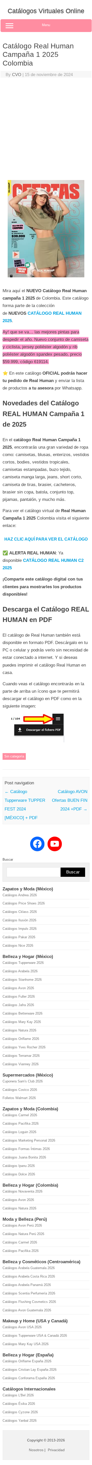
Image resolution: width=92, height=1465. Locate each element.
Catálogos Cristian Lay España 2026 (29, 1370)
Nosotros (36, 1450)
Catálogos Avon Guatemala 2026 (27, 1310)
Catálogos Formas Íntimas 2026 (26, 1149)
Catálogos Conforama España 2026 (29, 1378)
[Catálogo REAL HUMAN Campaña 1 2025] (46, 279)
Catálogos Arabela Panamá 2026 (27, 1285)
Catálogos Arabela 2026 (20, 971)
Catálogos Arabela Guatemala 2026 (29, 1268)
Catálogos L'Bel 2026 (18, 1395)
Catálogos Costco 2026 (20, 1090)
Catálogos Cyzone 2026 (20, 1412)
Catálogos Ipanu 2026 (19, 1166)
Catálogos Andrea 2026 (20, 895)
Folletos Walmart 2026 (19, 1098)
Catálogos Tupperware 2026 (23, 963)
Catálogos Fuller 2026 (19, 996)
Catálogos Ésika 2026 (19, 1404)
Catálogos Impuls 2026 (20, 929)
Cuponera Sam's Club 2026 (23, 1081)
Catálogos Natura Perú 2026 (23, 1234)
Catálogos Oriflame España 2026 (27, 1361)
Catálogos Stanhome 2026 (22, 980)
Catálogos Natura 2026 (19, 1030)
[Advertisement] (46, 130)
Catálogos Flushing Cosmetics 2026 (29, 1302)
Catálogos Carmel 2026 (20, 1115)
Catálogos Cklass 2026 (20, 912)
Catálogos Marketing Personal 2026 (29, 1140)
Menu (46, 25)
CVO (16, 74)
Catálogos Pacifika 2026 (21, 1123)
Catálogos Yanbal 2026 (20, 1420)
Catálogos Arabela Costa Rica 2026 (29, 1276)
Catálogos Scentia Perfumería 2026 (29, 1293)
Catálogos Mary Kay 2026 (22, 1022)
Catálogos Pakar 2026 (19, 937)
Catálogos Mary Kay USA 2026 (26, 1344)
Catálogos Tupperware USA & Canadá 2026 (35, 1335)
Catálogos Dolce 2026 (19, 1174)
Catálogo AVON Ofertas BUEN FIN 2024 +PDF (69, 800)
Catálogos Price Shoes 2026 (24, 903)
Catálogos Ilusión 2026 (19, 920)
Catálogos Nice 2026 (18, 945)
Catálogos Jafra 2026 (18, 1005)
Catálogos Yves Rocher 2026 (24, 1047)
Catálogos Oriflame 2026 (21, 1039)
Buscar (8, 859)
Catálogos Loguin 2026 (19, 1132)
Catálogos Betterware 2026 (22, 1013)
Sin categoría (14, 756)
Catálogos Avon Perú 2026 (22, 1225)
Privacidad (56, 1450)
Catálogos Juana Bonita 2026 (24, 1157)
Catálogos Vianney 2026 (21, 1064)
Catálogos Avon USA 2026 (22, 1327)
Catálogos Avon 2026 (18, 988)
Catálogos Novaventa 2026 (22, 1191)
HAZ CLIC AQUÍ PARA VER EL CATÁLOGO (46, 539)
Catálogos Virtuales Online (46, 10)
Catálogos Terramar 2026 (21, 1056)
